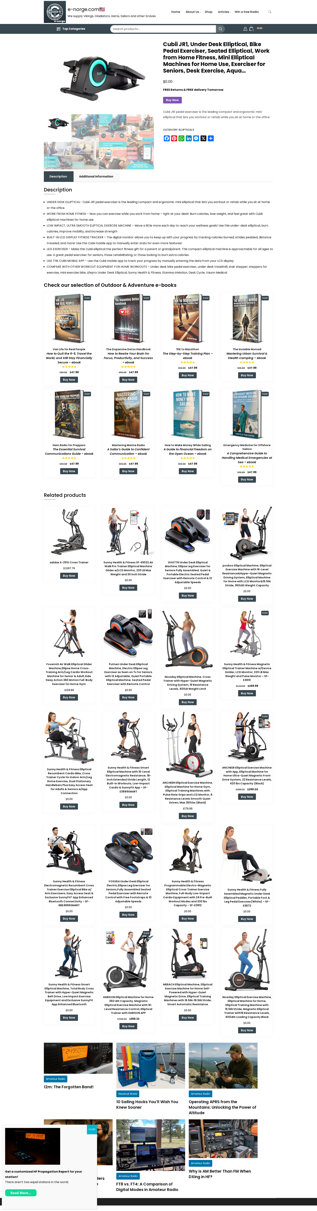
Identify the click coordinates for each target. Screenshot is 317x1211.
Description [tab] (58, 176)
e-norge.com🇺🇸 (86, 9)
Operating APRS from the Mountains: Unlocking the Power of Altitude (222, 1107)
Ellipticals (186, 130)
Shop (208, 12)
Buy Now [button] (69, 380)
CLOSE (91, 1129)
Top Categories (73, 29)
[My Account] (245, 28)
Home (175, 12)
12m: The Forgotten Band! (69, 1087)
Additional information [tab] (96, 176)
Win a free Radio (247, 12)
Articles (223, 12)
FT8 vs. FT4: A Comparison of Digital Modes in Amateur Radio (147, 1186)
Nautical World (128, 1094)
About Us (192, 12)
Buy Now (172, 100)
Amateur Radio (55, 1079)
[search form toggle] (270, 12)
